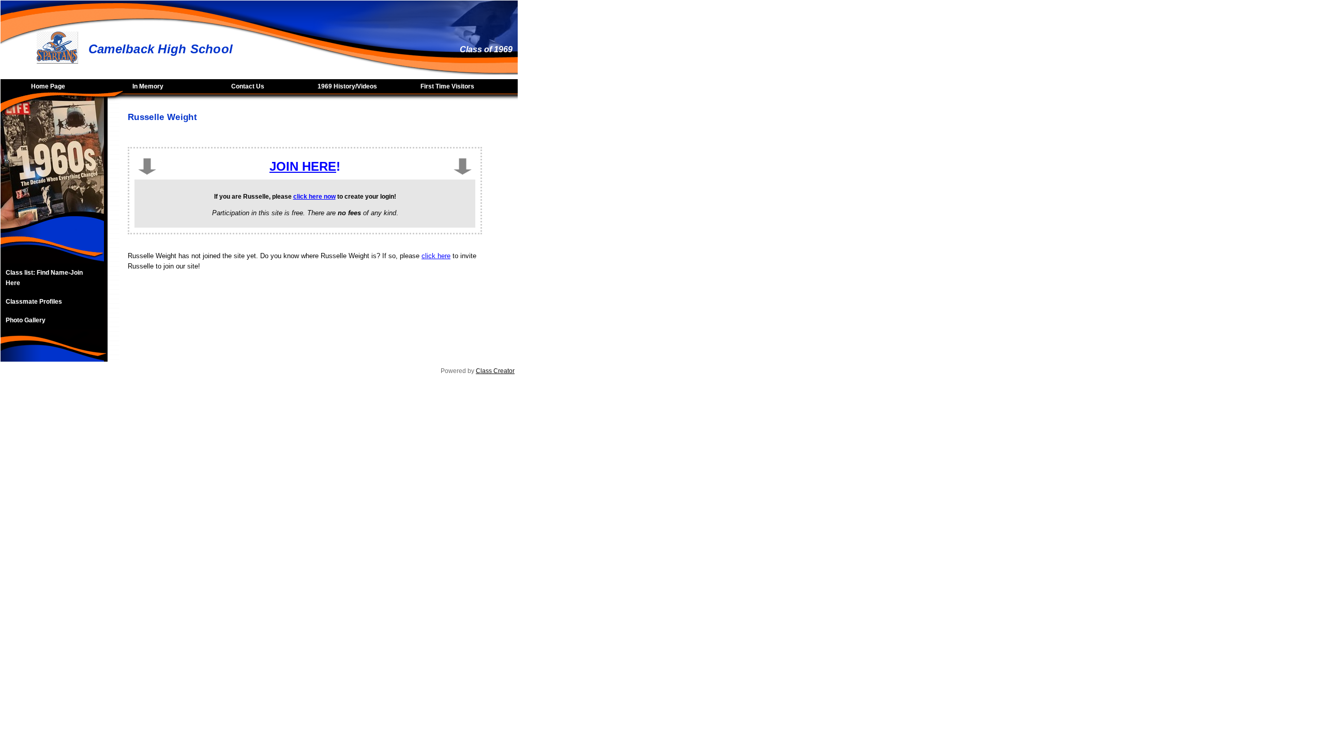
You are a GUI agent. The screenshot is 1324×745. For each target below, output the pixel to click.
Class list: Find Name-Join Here (44, 278)
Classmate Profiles (34, 301)
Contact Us (247, 86)
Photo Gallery (26, 320)
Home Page (48, 86)
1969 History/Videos (347, 86)
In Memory (147, 86)
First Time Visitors (447, 86)
